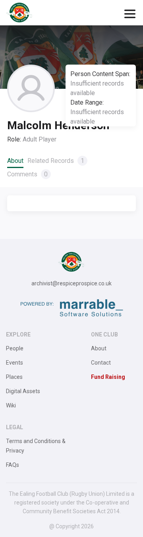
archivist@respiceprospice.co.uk (71, 283)
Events (14, 362)
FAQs (12, 465)
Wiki (11, 405)
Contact (101, 362)
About (15, 160)
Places (14, 377)
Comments (27, 174)
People (14, 348)
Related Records (55, 160)
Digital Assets (23, 391)
